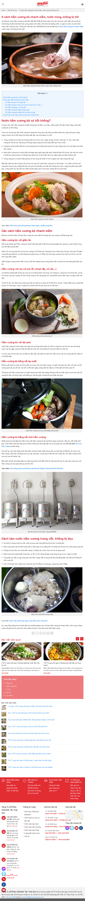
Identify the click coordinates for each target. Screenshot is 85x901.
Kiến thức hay (12, 10)
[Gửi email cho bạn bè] (44, 633)
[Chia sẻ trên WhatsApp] (33, 633)
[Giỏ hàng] (82, 4)
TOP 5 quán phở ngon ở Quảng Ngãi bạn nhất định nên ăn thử (21, 664)
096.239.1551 (63, 833)
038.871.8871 (50, 839)
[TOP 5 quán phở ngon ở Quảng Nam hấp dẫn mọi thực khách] (63, 651)
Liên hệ (8, 692)
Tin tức (8, 689)
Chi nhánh (9, 695)
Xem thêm (5, 673)
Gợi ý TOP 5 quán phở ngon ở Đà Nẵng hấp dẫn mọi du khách (29, 753)
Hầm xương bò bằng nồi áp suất (17, 110)
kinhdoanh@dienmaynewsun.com (32, 897)
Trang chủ (9, 683)
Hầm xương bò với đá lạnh (15, 107)
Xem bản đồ (13, 826)
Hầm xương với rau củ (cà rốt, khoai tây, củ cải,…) (23, 105)
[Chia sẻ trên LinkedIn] (52, 633)
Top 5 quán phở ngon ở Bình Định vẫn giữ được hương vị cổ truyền (31, 720)
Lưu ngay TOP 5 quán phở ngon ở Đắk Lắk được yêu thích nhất (30, 706)
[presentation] (77, 638)
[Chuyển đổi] (80, 686)
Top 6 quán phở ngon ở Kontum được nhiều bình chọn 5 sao (28, 733)
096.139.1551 (50, 833)
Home (3, 10)
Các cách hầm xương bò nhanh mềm (16, 100)
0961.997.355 (51, 813)
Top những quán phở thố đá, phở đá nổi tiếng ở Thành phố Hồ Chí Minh (36, 468)
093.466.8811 (11, 897)
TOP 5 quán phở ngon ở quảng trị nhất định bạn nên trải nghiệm (30, 767)
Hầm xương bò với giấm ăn (15, 102)
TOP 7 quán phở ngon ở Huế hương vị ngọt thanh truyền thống (29, 760)
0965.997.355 (51, 826)
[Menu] (3, 4)
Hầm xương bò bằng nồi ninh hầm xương (20, 112)
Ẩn (46, 93)
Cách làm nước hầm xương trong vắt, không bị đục (21, 115)
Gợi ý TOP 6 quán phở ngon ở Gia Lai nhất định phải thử (27, 726)
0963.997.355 (51, 820)
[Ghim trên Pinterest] (48, 633)
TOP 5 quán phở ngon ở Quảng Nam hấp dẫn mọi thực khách (62, 664)
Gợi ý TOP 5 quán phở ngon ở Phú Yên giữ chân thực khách (28, 713)
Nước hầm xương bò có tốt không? (15, 97)
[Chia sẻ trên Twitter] (40, 633)
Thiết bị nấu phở (11, 686)
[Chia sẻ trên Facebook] (37, 633)
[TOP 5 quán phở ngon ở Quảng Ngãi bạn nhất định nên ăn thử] (21, 651)
